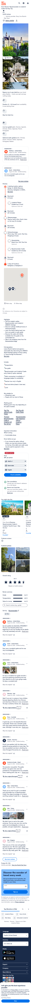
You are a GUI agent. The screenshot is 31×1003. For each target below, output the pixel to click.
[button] (7, 12)
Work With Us (7, 972)
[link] (12, 518)
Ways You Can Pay (8, 975)
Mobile (5, 949)
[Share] (16, 20)
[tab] (10, 909)
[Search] (19, 3)
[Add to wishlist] (3, 518)
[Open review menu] (26, 622)
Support (5, 964)
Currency (5, 940)
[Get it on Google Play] (9, 952)
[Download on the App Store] (9, 958)
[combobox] (13, 610)
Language (6, 931)
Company (5, 968)
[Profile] (28, 3)
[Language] (23, 3)
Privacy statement (19, 902)
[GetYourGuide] (3, 3)
